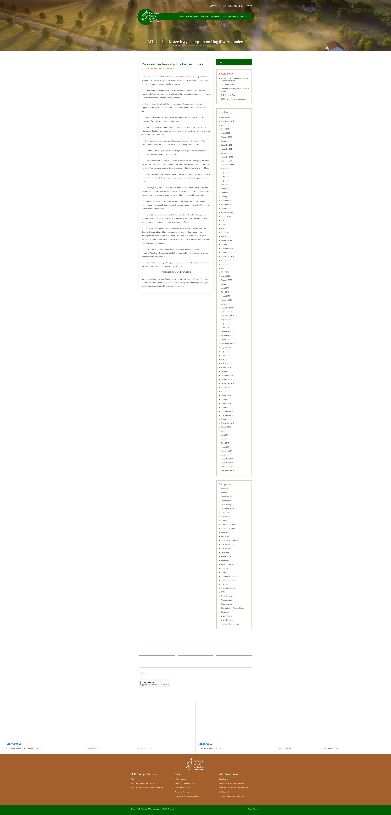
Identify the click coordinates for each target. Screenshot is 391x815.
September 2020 (227, 256)
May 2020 (225, 268)
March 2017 (225, 363)
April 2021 (225, 232)
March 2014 (225, 447)
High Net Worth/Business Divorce (187, 796)
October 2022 (226, 161)
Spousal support (227, 600)
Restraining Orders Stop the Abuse (231, 783)
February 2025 (226, 137)
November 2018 (227, 308)
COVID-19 (225, 513)
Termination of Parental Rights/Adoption (233, 788)
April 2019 (225, 292)
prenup (223, 572)
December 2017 (227, 332)
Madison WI (14, 744)
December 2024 (227, 145)
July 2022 (225, 173)
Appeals (224, 493)
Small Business (227, 596)
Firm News (225, 536)
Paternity (224, 568)
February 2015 (226, 403)
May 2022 (225, 181)
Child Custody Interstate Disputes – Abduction (147, 788)
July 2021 (225, 220)
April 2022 (225, 185)
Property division (227, 580)
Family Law (225, 532)
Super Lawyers (226, 604)
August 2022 (226, 169)
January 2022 (226, 197)
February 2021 (226, 240)
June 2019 (225, 288)
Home (182, 17)
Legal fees (225, 552)
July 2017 (225, 352)
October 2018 (226, 312)
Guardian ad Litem (228, 544)
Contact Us (244, 17)
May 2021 (225, 228)
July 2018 (225, 324)
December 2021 (227, 201)
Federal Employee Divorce (184, 783)
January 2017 (226, 371)
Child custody (226, 497)
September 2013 (227, 471)
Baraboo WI (205, 744)
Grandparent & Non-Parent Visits (142, 783)
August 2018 (226, 320)
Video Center (233, 17)
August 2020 (226, 260)
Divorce (224, 521)
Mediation (225, 560)
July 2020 (225, 264)
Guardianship (226, 548)
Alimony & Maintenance (183, 792)
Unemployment (227, 620)
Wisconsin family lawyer (230, 624)
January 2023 (226, 153)
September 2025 (227, 121)
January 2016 (226, 399)
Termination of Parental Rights (232, 608)
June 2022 (225, 177)
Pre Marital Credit (227, 85)
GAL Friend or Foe (228, 95)
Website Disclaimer (254, 809)
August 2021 (226, 216)
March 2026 (225, 117)
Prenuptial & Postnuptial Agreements (232, 796)
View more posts (177, 286)
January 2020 (226, 284)
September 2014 (227, 423)
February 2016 (226, 395)
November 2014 (227, 415)
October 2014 (226, 419)
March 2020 (225, 276)
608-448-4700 (285, 748)
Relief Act (224, 584)
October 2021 (226, 209)
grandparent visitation (229, 540)
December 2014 (227, 411)
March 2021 (225, 236)
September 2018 (227, 316)
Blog (224, 17)
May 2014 (225, 439)
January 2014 (226, 455)
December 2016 (227, 375)
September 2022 (227, 165)
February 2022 (226, 193)
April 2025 (225, 129)
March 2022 (225, 189)
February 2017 (226, 367)
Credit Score (226, 517)
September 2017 (227, 344)
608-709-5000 (94, 748)
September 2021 (227, 212)
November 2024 (227, 149)
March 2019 (225, 296)
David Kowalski (151, 69)
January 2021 (226, 244)
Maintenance (226, 556)
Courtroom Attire (227, 509)
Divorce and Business (229, 525)
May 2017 (225, 359)
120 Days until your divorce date (233, 99)
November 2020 (227, 248)
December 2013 (227, 459)
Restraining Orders (228, 588)
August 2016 (226, 387)
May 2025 (225, 125)
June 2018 (225, 328)
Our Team (205, 17)
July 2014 (225, 431)
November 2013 (227, 463)
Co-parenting (226, 505)
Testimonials (216, 17)
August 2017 (226, 348)
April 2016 (225, 391)
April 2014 (225, 443)
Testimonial (225, 612)
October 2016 (226, 379)
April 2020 (225, 272)
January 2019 (226, 304)
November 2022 (227, 157)
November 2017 (227, 336)
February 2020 (226, 280)
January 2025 (226, 141)
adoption (224, 489)
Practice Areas (192, 17)
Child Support (226, 501)
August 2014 (226, 427)
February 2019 (226, 300)
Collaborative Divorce (182, 788)
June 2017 (225, 356)
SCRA (223, 592)
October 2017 (226, 340)
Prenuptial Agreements (229, 576)
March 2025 (225, 133)
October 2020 (226, 252)
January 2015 (226, 407)
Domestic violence (228, 529)
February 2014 (226, 451)
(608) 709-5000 (234, 5)
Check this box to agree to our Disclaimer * (159, 673)
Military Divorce (227, 564)
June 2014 (225, 435)
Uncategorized (226, 616)
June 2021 (225, 224)
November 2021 (227, 205)
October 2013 (226, 467)
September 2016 (227, 383)
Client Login (216, 6)
